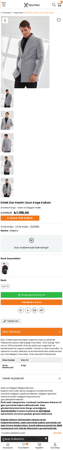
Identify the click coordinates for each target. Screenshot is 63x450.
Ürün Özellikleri (11, 331)
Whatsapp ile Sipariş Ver (33, 295)
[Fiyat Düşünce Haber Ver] (28, 310)
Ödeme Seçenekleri (13, 378)
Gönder (57, 432)
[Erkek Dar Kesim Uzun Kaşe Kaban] (5, 268)
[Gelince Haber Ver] (41, 310)
